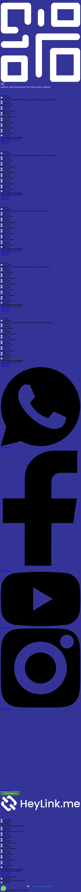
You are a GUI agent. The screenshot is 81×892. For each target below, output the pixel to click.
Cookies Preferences (10, 793)
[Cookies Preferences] (3, 888)
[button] (40, 752)
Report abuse (6, 790)
